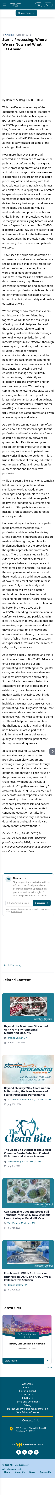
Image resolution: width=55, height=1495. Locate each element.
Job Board (27, 1398)
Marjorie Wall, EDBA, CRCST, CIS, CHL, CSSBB (29, 1099)
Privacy (28, 1405)
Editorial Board (27, 1391)
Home (7, 1472)
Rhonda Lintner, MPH (17, 1037)
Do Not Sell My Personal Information (27, 1408)
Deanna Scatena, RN (17, 1285)
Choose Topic (24, 13)
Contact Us (27, 1394)
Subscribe (40, 902)
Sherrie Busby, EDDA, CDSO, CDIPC (24, 1161)
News (32, 1472)
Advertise (27, 1383)
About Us (27, 1387)
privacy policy (16, 911)
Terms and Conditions (27, 1401)
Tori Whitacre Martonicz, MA (21, 1223)
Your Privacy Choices (27, 1412)
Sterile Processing (12, 965)
